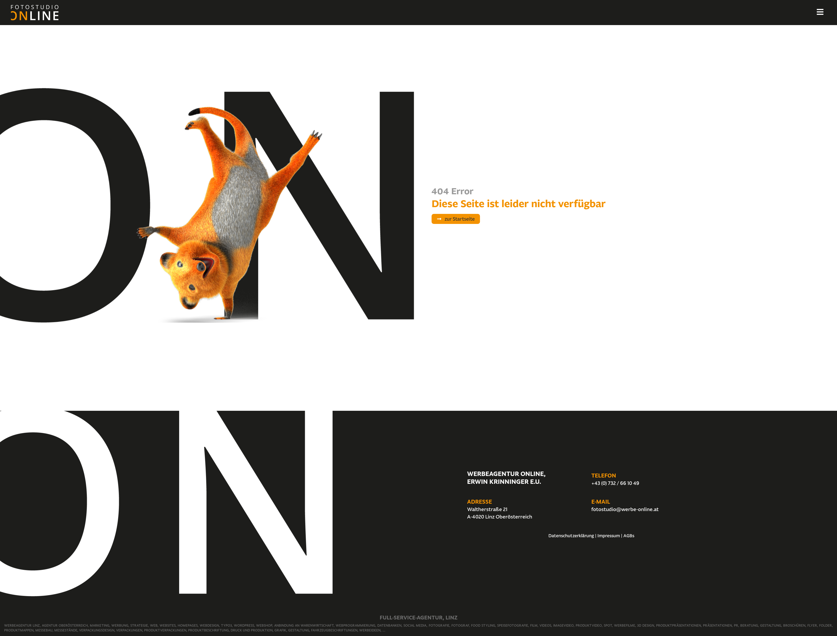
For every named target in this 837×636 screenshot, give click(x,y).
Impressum (608, 535)
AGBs (628, 535)
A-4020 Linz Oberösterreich (499, 516)
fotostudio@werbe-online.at (625, 509)
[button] (456, 219)
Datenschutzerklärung (571, 535)
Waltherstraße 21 (487, 509)
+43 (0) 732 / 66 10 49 (615, 483)
